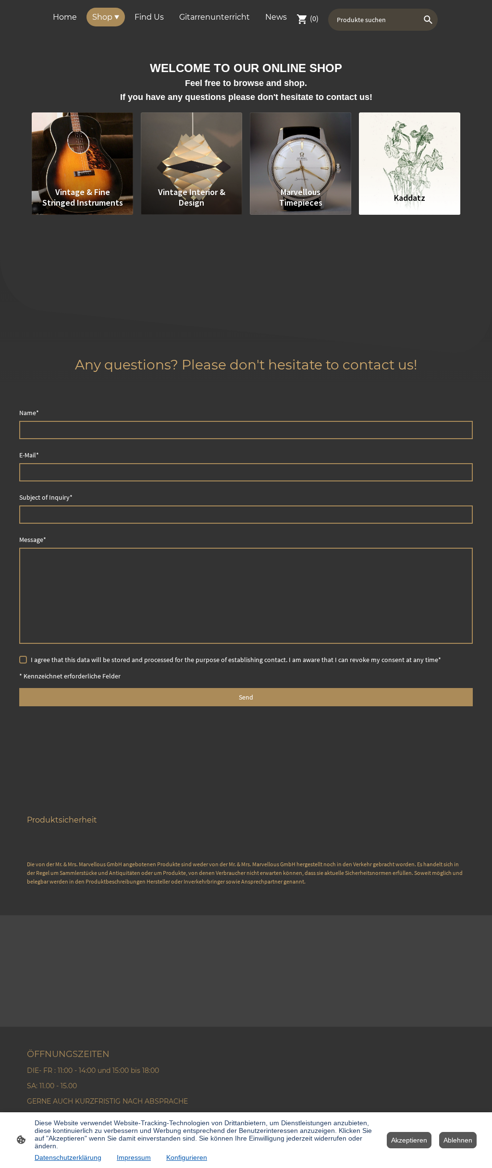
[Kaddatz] (409, 147)
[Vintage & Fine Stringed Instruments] (82, 147)
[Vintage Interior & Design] (191, 147)
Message (32, 539)
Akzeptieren (409, 1140)
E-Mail (29, 455)
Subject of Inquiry (46, 497)
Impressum (134, 1157)
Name (29, 412)
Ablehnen (457, 1140)
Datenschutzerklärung (68, 1157)
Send (246, 697)
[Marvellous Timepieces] (300, 147)
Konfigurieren (186, 1157)
